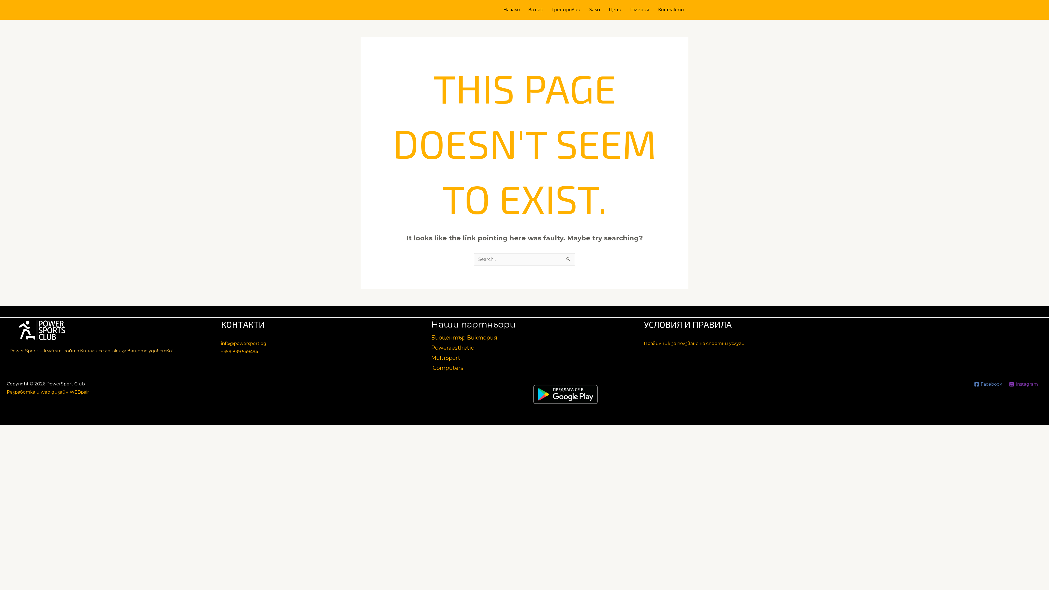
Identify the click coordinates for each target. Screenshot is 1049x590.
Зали (594, 9)
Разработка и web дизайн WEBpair (48, 392)
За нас (536, 9)
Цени (615, 9)
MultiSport (445, 358)
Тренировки (566, 9)
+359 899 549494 (239, 351)
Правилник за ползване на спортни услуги (694, 343)
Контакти (671, 9)
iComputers (447, 368)
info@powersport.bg (243, 343)
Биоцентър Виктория (464, 337)
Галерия (639, 9)
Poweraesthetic (452, 347)
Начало (511, 9)
